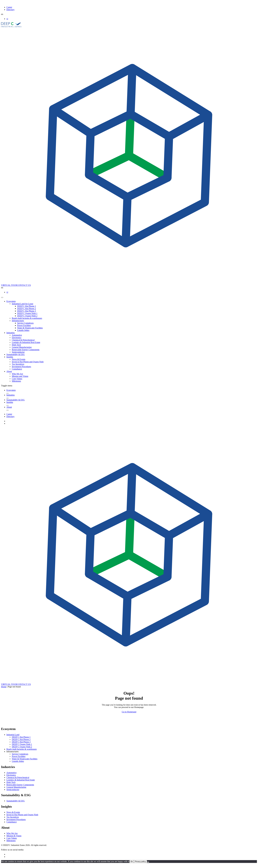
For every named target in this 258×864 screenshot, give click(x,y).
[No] (148, 862)
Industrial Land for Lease (22, 304)
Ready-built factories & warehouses (27, 318)
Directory (10, 9)
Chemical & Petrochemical (23, 340)
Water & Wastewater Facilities (30, 328)
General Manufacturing (22, 347)
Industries (10, 333)
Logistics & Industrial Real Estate (26, 342)
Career (9, 7)
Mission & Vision (13, 836)
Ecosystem (11, 301)
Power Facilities (24, 325)
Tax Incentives (18, 364)
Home (3, 687)
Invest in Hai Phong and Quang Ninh (28, 362)
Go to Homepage (129, 712)
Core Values (17, 378)
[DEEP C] (11, 26)
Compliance (17, 369)
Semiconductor (18, 352)
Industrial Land (12, 734)
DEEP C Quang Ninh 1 (27, 313)
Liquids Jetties (23, 330)
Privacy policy (140, 862)
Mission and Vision (20, 376)
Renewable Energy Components (25, 349)
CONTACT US (24, 285)
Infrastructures (18, 320)
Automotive (17, 335)
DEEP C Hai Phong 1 (26, 306)
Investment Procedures (21, 366)
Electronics (16, 337)
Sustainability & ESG (15, 354)
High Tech (16, 345)
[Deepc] (24, 723)
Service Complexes (25, 323)
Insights (9, 357)
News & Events (18, 359)
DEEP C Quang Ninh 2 (27, 316)
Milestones (16, 381)
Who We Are (17, 374)
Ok (131, 862)
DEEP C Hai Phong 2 (26, 308)
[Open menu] (2, 297)
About (9, 371)
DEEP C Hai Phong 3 (26, 311)
